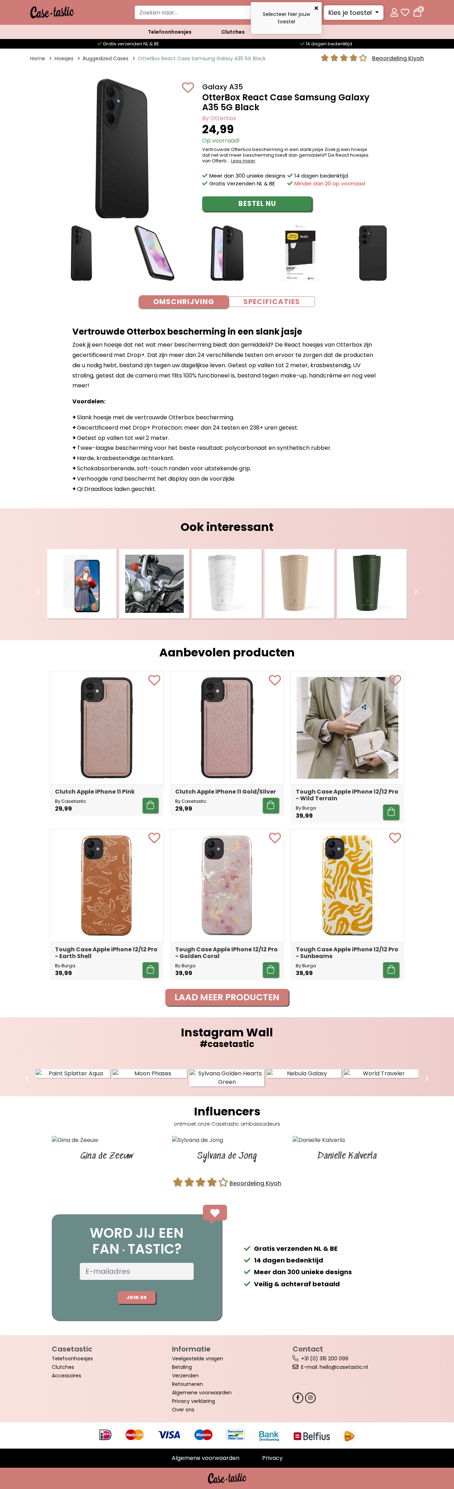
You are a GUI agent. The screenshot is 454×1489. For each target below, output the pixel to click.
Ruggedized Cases (105, 58)
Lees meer (243, 161)
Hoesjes (64, 58)
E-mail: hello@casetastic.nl (334, 1367)
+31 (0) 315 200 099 (324, 1358)
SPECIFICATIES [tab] (271, 302)
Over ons (183, 1409)
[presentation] (38, 592)
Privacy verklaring (193, 1401)
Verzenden (185, 1375)
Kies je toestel (350, 12)
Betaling (182, 1367)
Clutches (233, 31)
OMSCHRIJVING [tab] (183, 302)
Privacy (272, 1458)
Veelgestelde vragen (197, 1358)
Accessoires (66, 1375)
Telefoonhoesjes (170, 31)
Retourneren (187, 1384)
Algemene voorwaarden (202, 1392)
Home (37, 58)
